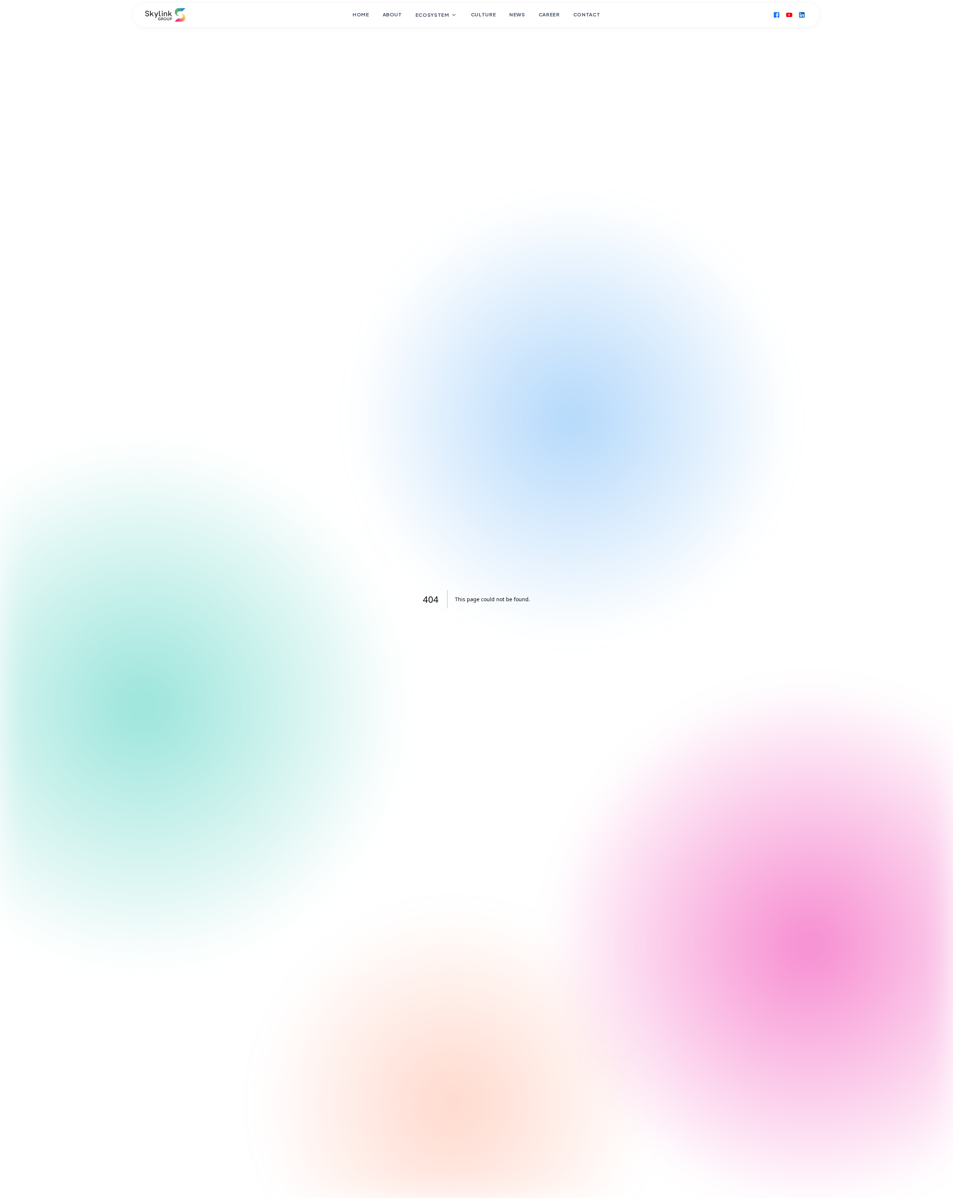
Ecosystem (432, 15)
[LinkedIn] (802, 14)
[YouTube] (789, 14)
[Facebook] (777, 14)
